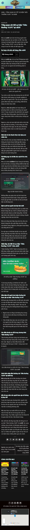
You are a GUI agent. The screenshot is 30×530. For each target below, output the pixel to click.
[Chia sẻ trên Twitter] (13, 439)
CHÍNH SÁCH (23, 506)
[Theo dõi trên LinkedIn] (17, 503)
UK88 (2, 12)
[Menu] (2, 3)
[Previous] (1, 476)
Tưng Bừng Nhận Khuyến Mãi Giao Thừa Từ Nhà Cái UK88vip (4, 471)
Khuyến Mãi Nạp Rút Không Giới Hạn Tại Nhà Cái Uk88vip (14, 471)
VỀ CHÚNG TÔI (7, 506)
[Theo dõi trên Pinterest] (15, 503)
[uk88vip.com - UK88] (15, 3)
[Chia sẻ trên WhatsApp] (7, 439)
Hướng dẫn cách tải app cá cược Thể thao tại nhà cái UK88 (24, 471)
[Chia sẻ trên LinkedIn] (22, 439)
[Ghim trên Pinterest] (19, 439)
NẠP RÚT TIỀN (15, 506)
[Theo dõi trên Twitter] (12, 503)
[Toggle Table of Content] (16, 54)
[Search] (27, 3)
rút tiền (12, 191)
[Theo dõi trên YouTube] (20, 503)
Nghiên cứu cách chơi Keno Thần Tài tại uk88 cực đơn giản (8, 449)
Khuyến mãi (4, 22)
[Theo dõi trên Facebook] (9, 503)
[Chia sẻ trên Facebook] (10, 439)
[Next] (28, 476)
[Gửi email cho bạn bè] (16, 439)
